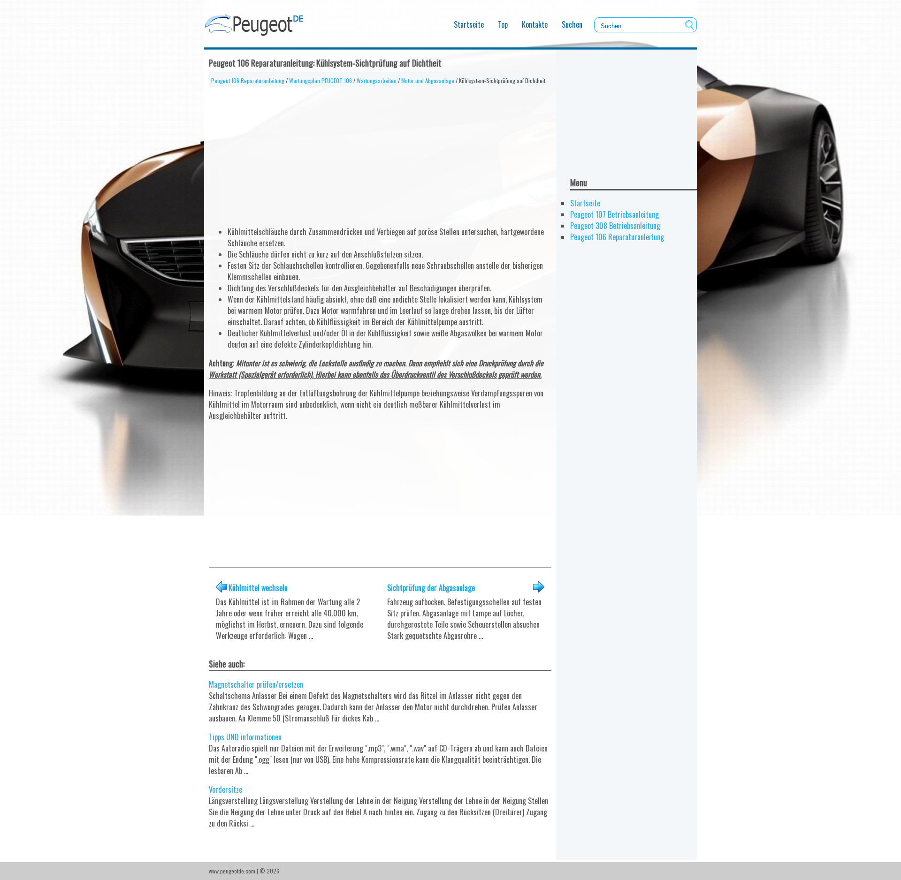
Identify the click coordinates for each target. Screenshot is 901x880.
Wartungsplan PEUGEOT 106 (320, 80)
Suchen (572, 24)
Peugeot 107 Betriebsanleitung (614, 214)
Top (503, 24)
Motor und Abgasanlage (427, 80)
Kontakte (535, 24)
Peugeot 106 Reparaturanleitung (247, 80)
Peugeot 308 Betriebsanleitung (615, 225)
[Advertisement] (380, 153)
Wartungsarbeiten (377, 80)
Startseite (469, 24)
